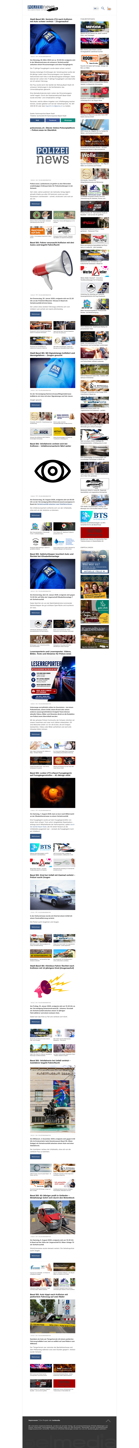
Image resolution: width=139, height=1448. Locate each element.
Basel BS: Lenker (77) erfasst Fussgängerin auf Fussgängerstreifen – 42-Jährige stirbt (51, 774)
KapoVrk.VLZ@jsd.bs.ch (54, 106)
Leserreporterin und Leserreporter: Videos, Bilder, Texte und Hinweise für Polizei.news (50, 652)
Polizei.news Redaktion (45, 56)
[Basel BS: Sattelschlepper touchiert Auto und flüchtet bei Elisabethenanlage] (52, 574)
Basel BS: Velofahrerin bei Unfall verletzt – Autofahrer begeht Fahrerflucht (50, 1061)
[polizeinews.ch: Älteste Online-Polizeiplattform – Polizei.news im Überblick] (52, 155)
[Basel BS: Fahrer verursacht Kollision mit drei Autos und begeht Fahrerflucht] (52, 270)
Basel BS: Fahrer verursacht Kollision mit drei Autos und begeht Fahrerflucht (52, 243)
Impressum (33, 1420)
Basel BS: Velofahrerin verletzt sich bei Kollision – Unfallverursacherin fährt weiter (50, 445)
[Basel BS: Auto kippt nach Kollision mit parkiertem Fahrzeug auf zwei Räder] (52, 1316)
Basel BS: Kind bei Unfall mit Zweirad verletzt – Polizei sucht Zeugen (52, 876)
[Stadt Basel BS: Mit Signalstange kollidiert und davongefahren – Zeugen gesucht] (52, 373)
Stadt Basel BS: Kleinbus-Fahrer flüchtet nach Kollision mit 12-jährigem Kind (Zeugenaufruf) (52, 967)
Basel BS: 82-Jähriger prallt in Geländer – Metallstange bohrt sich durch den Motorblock (52, 1196)
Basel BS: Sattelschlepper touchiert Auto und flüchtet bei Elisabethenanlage (51, 555)
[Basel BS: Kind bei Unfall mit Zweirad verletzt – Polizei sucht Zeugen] (52, 895)
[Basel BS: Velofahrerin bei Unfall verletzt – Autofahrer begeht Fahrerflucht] (52, 1099)
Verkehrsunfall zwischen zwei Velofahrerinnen (54, 504)
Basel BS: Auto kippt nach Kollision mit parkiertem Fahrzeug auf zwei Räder (49, 1295)
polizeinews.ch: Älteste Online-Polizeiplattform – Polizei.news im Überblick (52, 129)
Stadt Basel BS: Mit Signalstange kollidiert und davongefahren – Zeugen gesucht (52, 354)
